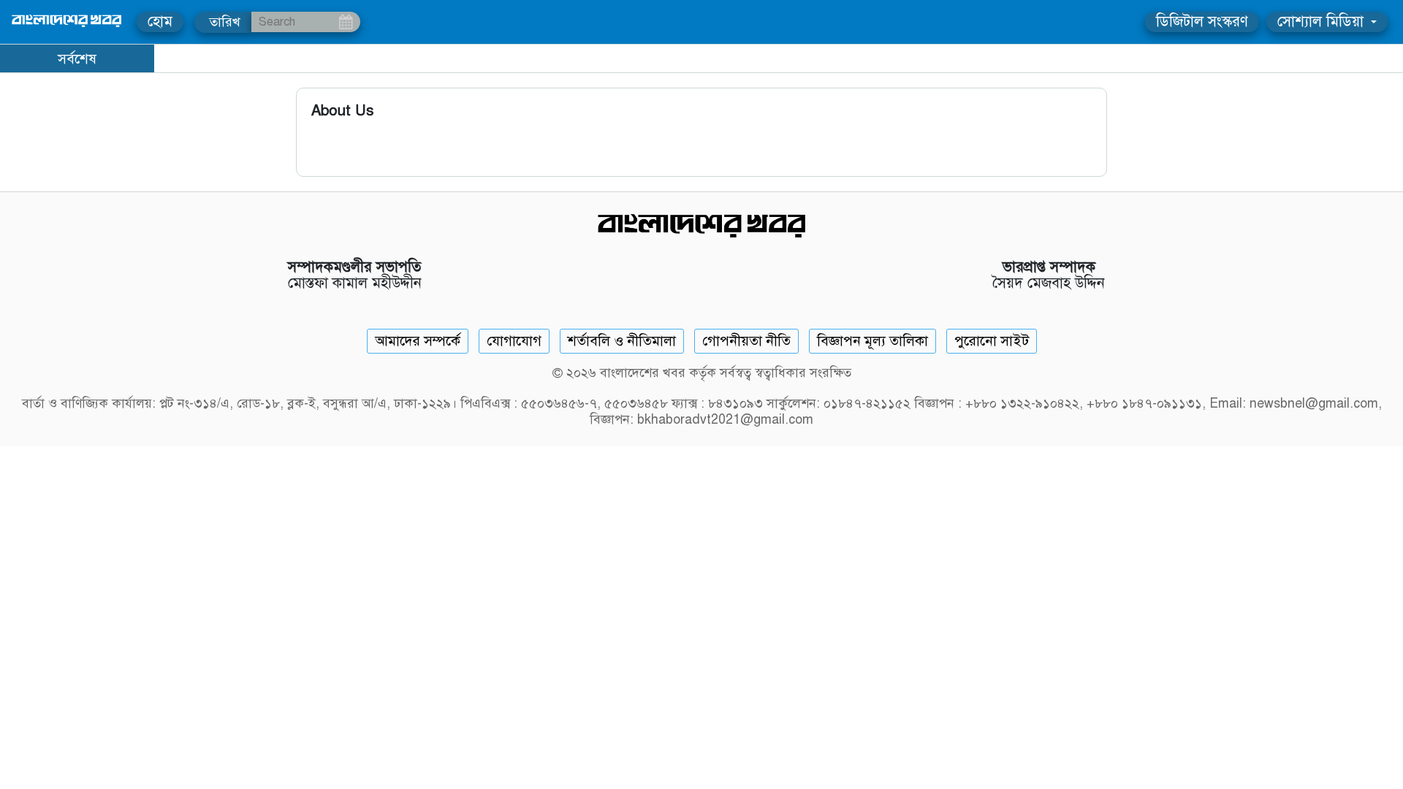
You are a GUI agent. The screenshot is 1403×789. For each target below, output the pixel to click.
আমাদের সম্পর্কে (417, 340)
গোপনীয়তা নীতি (746, 340)
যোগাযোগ (514, 340)
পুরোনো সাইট (991, 340)
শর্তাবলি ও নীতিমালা (622, 340)
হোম (160, 21)
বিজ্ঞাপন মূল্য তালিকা (872, 340)
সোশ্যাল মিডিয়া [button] (1322, 21)
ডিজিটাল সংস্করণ (1202, 21)
